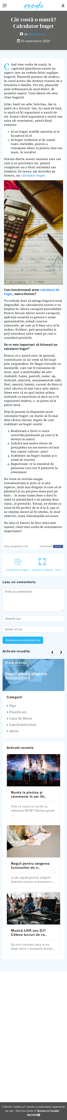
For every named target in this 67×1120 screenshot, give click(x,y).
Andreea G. (37, 34)
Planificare (17, 712)
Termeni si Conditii (47, 1111)
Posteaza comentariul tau (22, 640)
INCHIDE (32, 1115)
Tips (12, 706)
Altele (13, 731)
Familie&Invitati (22, 725)
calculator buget (33, 175)
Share (58, 546)
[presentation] (52, 652)
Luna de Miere (20, 718)
